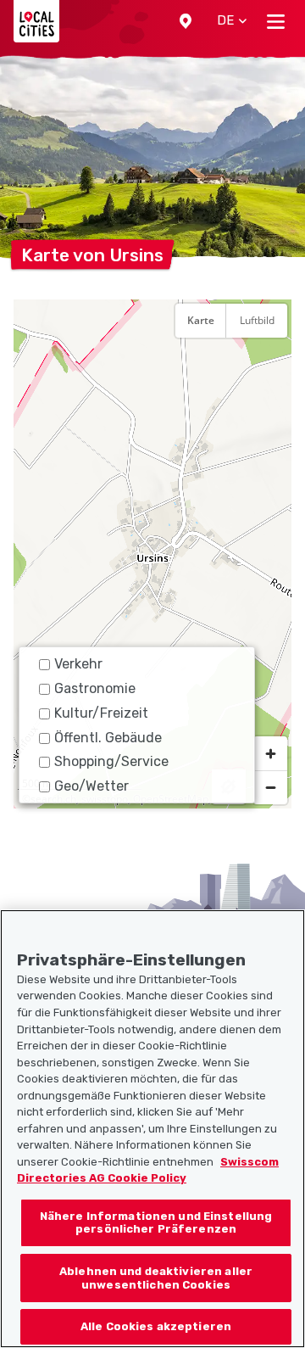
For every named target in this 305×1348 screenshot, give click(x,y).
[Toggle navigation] (275, 21)
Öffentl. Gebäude (108, 738)
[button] (185, 21)
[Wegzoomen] (270, 787)
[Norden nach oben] (270, 362)
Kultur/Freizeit (101, 713)
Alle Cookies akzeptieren (155, 1326)
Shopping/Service (111, 761)
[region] (152, 553)
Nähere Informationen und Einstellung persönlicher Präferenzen (156, 1223)
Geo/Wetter (91, 786)
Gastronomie (95, 688)
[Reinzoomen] (270, 753)
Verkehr (78, 664)
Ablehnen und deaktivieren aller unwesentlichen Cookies (155, 1278)
